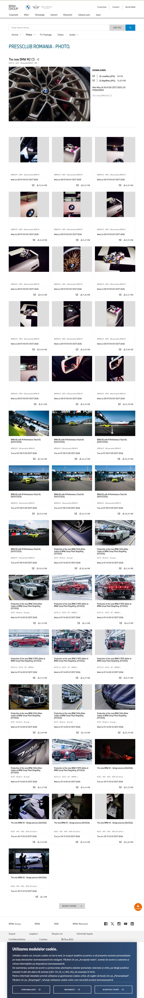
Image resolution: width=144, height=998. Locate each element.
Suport (12, 933)
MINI (56, 923)
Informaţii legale (85, 933)
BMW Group (15, 923)
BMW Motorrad (80, 923)
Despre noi (57, 933)
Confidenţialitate (17, 939)
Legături (33, 933)
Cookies (43, 939)
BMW (37, 923)
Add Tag (117, 27)
